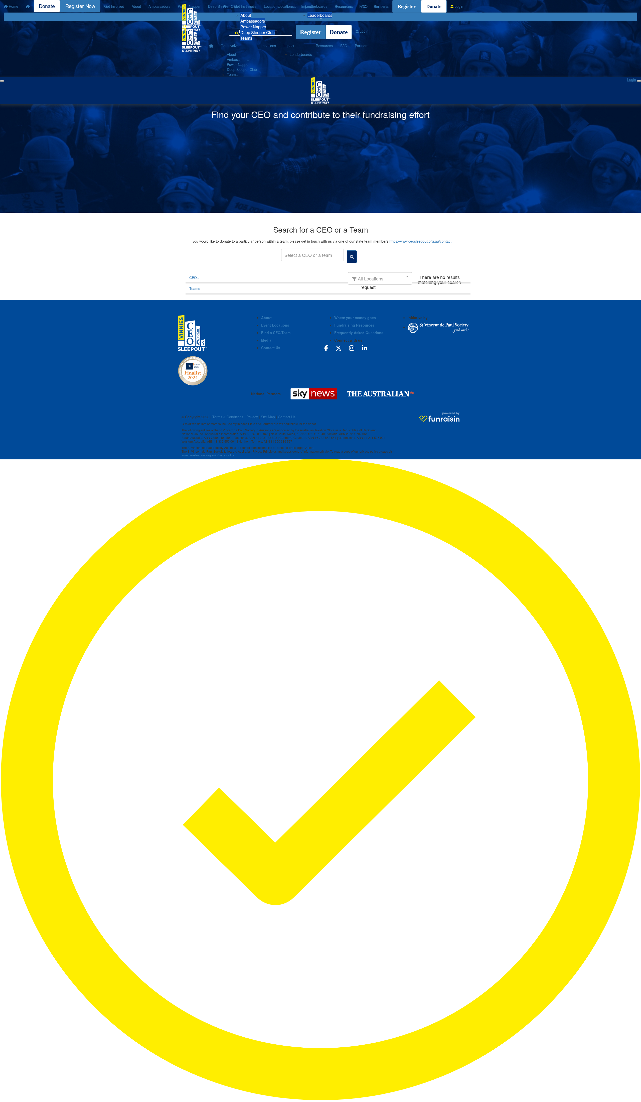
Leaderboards (319, 15)
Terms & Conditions (227, 416)
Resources (344, 6)
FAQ (364, 6)
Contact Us (270, 347)
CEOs (194, 277)
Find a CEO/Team (275, 332)
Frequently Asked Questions (358, 332)
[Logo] (191, 17)
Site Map (268, 416)
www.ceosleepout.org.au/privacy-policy (208, 455)
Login (458, 6)
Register (407, 6)
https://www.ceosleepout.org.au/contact (420, 241)
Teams (246, 38)
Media (266, 340)
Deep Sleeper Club (257, 32)
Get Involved (244, 6)
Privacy (252, 416)
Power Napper (253, 27)
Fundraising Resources (354, 325)
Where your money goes (355, 317)
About (245, 15)
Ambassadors (252, 21)
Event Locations (275, 325)
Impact (306, 6)
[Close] (639, 81)
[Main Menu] (2, 81)
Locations (286, 6)
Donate (433, 6)
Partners (382, 6)
